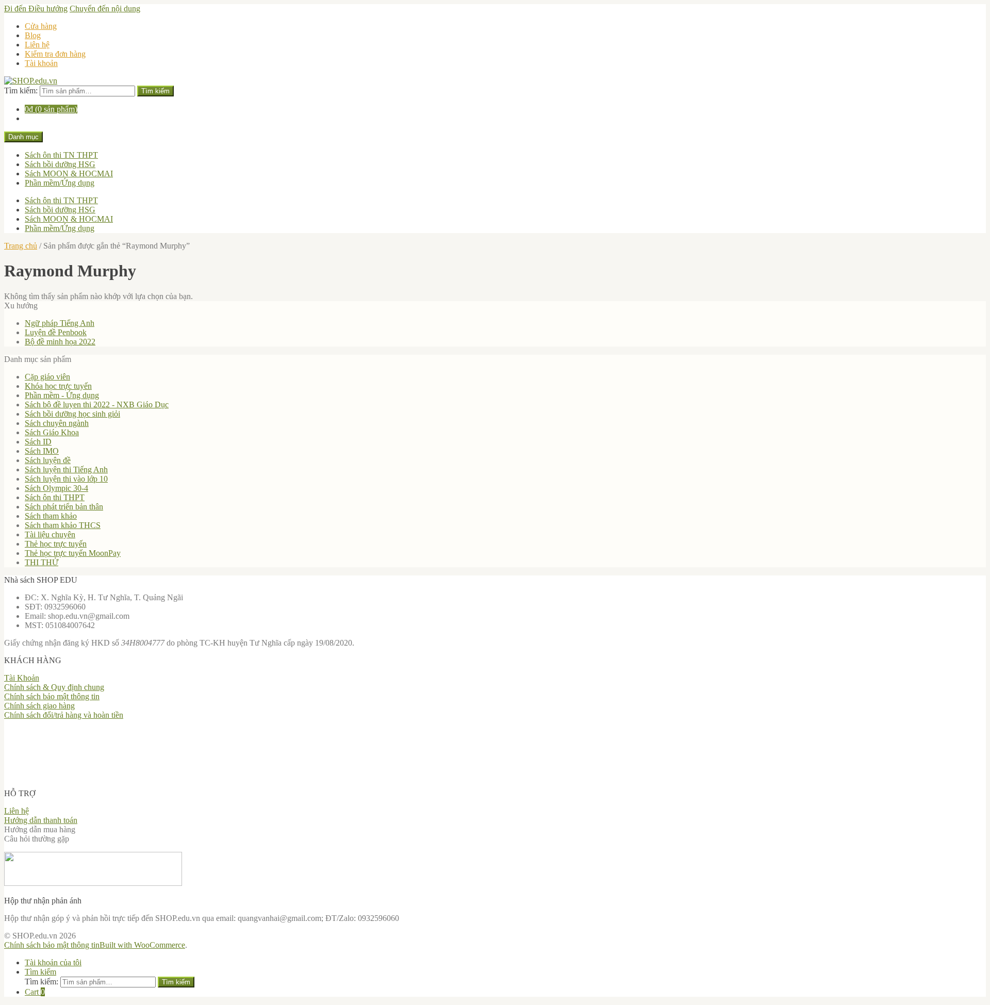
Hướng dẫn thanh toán (40, 820)
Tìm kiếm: (21, 90)
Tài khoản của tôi (53, 962)
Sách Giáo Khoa (52, 432)
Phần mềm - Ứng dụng (62, 395)
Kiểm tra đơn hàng (55, 54)
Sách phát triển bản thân (64, 506)
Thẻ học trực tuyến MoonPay (73, 553)
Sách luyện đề (48, 460)
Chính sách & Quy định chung (54, 687)
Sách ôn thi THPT (55, 497)
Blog (33, 35)
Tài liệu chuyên (50, 534)
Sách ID (38, 441)
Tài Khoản (21, 677)
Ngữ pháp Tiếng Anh (59, 323)
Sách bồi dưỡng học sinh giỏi (72, 413)
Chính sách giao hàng (39, 705)
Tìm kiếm (155, 91)
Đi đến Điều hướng (36, 8)
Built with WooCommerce (142, 945)
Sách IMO (42, 451)
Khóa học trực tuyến (58, 386)
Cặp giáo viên (47, 376)
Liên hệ (37, 44)
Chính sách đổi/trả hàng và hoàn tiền (63, 715)
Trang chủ (20, 245)
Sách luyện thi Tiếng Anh (66, 469)
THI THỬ (41, 562)
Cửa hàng (41, 26)
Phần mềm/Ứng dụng (59, 182)
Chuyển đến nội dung (105, 8)
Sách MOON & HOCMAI (69, 173)
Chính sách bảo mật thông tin (52, 696)
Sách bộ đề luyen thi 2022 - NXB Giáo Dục (97, 404)
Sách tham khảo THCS (63, 525)
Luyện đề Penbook (56, 332)
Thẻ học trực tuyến (56, 543)
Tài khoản (41, 63)
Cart (35, 991)
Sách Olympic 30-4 (56, 488)
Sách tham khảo (51, 516)
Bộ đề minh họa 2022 (60, 341)
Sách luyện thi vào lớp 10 (66, 478)
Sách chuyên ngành (57, 423)
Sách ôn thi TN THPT (61, 155)
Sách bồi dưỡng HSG (60, 164)
